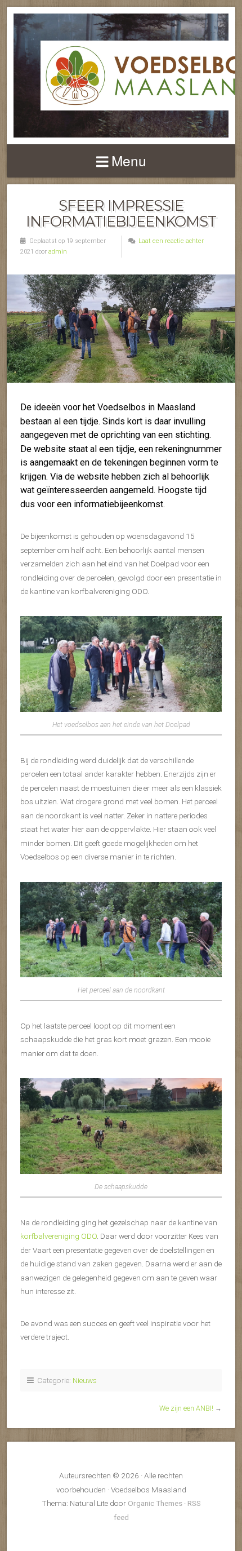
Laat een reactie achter (171, 241)
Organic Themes (155, 1503)
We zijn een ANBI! (186, 1408)
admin (57, 251)
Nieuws (85, 1380)
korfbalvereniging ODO (58, 1235)
